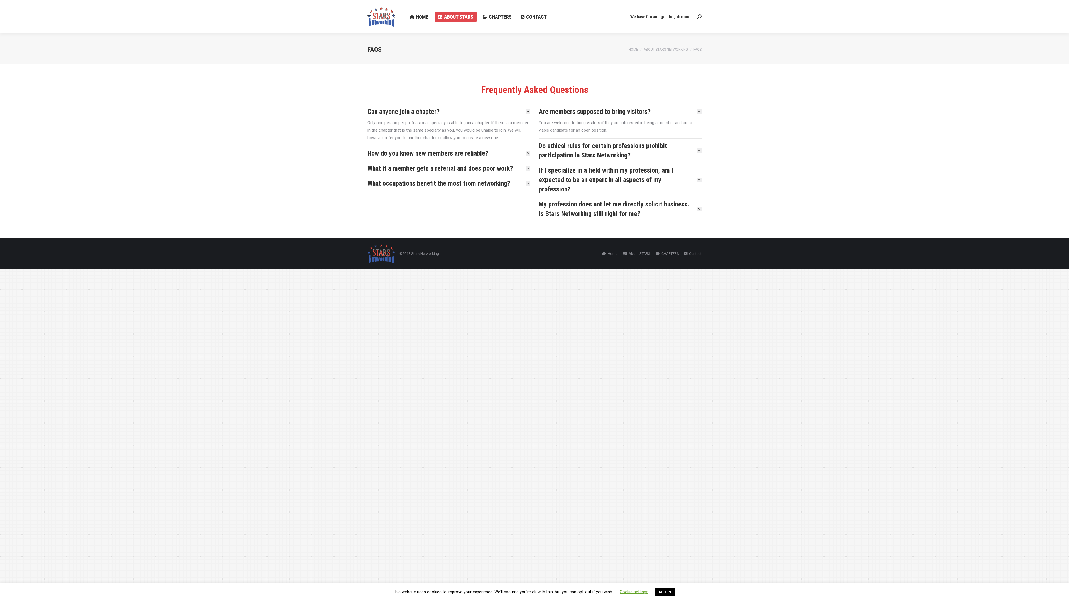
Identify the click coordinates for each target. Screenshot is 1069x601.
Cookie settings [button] (634, 591)
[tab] (448, 111)
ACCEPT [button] (665, 592)
